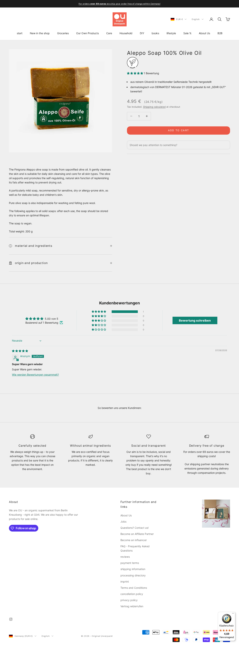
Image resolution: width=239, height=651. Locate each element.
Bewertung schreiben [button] (195, 320)
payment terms (129, 562)
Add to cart (178, 130)
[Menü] (233, 614)
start (19, 33)
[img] (20, 350)
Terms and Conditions (133, 587)
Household (126, 33)
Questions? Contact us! (134, 527)
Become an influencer (133, 540)
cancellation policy (131, 593)
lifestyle (171, 33)
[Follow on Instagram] (11, 619)
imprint (124, 581)
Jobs (123, 521)
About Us (204, 33)
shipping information (132, 569)
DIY (142, 33)
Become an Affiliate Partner (137, 533)
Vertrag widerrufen (131, 606)
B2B (220, 33)
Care (109, 33)
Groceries (63, 33)
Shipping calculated (154, 106)
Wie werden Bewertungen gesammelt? (35, 374)
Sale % (187, 33)
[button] (135, 73)
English (196, 19)
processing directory (133, 575)
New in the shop (40, 33)
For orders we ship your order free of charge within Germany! (120, 3)
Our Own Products (87, 33)
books (155, 33)
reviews (125, 556)
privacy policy (129, 600)
